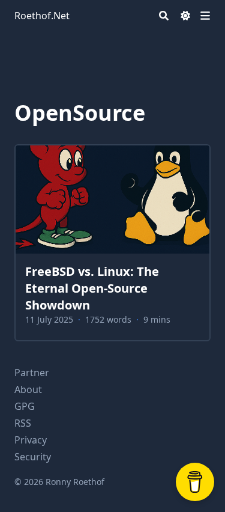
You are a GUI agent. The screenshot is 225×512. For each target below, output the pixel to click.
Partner (31, 372)
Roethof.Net (42, 15)
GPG (24, 406)
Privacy (30, 439)
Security (32, 456)
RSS (22, 423)
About (28, 389)
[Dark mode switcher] (185, 15)
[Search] (164, 15)
